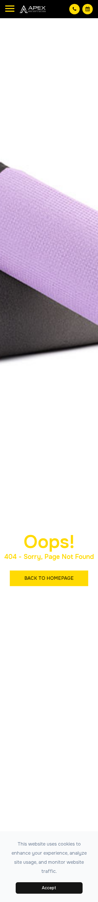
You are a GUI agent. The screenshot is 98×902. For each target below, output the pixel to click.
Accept (49, 888)
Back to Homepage (49, 578)
